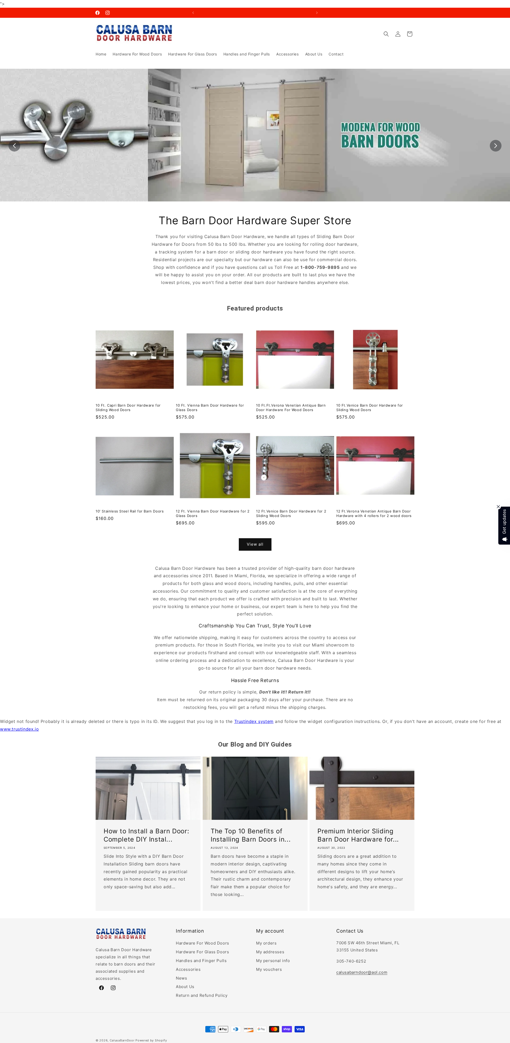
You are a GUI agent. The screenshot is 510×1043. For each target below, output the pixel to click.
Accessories (188, 969)
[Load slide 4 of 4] (267, 205)
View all (255, 544)
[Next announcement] (317, 13)
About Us (185, 986)
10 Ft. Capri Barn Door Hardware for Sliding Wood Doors (128, 407)
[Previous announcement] (193, 13)
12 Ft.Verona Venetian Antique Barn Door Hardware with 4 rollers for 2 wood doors (374, 513)
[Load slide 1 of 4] (243, 205)
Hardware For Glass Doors (202, 951)
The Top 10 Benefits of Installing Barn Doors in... (251, 835)
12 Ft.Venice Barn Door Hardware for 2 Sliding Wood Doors (291, 513)
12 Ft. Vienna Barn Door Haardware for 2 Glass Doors (212, 513)
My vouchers (269, 969)
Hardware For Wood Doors (202, 943)
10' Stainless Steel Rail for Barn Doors (130, 511)
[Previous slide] (14, 146)
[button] (386, 34)
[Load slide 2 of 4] (251, 205)
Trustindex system (254, 721)
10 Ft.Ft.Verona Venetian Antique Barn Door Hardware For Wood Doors (291, 407)
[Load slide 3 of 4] (259, 205)
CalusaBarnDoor (122, 1040)
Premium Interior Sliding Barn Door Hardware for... (358, 835)
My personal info (273, 960)
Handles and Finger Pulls (201, 960)
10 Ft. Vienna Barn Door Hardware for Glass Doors (210, 407)
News (181, 977)
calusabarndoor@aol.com (361, 972)
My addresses (270, 951)
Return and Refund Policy (201, 995)
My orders (266, 943)
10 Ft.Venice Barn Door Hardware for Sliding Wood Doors (369, 407)
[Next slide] (496, 146)
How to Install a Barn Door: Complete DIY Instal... (146, 835)
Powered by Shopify (151, 1040)
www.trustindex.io (19, 729)
